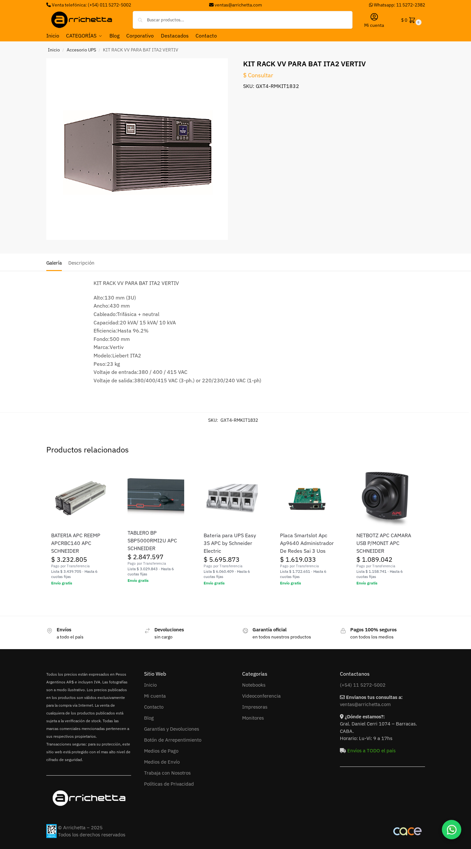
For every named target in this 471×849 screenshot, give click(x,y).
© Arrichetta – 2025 (80, 827)
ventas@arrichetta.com (238, 5)
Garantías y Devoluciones (171, 729)
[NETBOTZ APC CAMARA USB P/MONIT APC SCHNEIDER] (384, 497)
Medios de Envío (162, 762)
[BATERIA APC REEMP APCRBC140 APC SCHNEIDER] (79, 497)
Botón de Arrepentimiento (172, 740)
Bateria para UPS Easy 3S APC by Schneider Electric (230, 543)
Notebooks (253, 685)
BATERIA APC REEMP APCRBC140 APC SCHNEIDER (75, 543)
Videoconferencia (261, 696)
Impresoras (254, 707)
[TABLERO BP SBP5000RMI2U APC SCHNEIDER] (156, 496)
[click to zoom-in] (137, 149)
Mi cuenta (374, 25)
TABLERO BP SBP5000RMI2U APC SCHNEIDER (152, 540)
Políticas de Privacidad (169, 784)
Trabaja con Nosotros (167, 773)
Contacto (153, 707)
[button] (410, 20)
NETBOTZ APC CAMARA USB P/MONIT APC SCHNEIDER (383, 543)
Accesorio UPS (81, 50)
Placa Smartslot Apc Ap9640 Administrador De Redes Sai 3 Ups (307, 543)
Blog (149, 718)
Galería (54, 263)
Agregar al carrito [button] (79, 597)
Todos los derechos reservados (91, 835)
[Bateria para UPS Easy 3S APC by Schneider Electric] (232, 497)
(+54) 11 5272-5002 (363, 685)
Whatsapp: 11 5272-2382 (399, 5)
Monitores (253, 718)
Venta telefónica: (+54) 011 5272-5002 (91, 5)
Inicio (54, 50)
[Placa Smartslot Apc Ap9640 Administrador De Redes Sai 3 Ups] (308, 497)
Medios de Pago (161, 751)
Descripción (81, 263)
